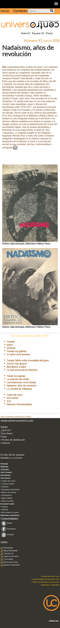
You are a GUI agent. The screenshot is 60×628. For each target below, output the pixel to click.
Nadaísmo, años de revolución (21, 385)
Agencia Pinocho (11, 556)
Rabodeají (8, 548)
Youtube (10, 535)
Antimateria (7, 495)
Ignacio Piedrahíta (12, 565)
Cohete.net (8, 553)
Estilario (5, 487)
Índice (10, 345)
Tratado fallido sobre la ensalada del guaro (28, 360)
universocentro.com (50, 576)
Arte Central (6, 472)
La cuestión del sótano (18, 379)
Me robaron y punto (10, 512)
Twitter (9, 523)
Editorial (11, 348)
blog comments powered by (16, 417)
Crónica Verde (8, 484)
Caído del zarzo (15, 394)
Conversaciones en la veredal (21, 382)
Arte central (12, 398)
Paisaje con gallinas (16, 351)
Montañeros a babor (16, 366)
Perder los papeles (16, 376)
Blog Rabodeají (10, 551)
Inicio (5, 11)
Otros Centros (8, 501)
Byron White (7, 498)
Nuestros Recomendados (19, 404)
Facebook (11, 529)
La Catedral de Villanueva (19, 388)
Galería (5, 510)
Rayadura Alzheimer (11, 490)
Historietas (6, 475)
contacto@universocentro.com (46, 579)
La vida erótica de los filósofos (22, 370)
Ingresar (4, 626)
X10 (9, 401)
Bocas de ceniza (9, 492)
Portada (11, 341)
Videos (5, 507)
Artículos (5, 469)
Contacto (20, 11)
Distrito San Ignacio (17, 363)
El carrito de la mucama (18, 354)
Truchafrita (8, 559)
